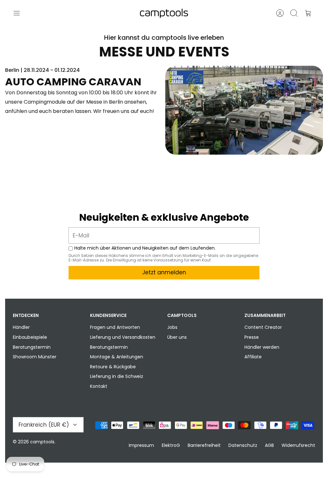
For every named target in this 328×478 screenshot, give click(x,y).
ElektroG (171, 445)
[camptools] (164, 13)
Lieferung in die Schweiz (116, 376)
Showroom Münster (34, 357)
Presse (251, 337)
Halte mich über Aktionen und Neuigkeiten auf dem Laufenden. (145, 248)
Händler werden (261, 347)
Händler (21, 327)
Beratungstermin (32, 347)
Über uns (177, 337)
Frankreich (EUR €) (44, 425)
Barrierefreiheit (204, 445)
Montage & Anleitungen (116, 357)
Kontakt (98, 386)
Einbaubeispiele (30, 337)
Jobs (172, 327)
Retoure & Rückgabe (113, 366)
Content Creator (263, 327)
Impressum (141, 445)
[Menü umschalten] (20, 13)
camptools (42, 442)
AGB (269, 445)
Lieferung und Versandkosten (122, 337)
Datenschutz (242, 445)
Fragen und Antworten (115, 327)
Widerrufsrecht (298, 445)
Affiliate (253, 357)
